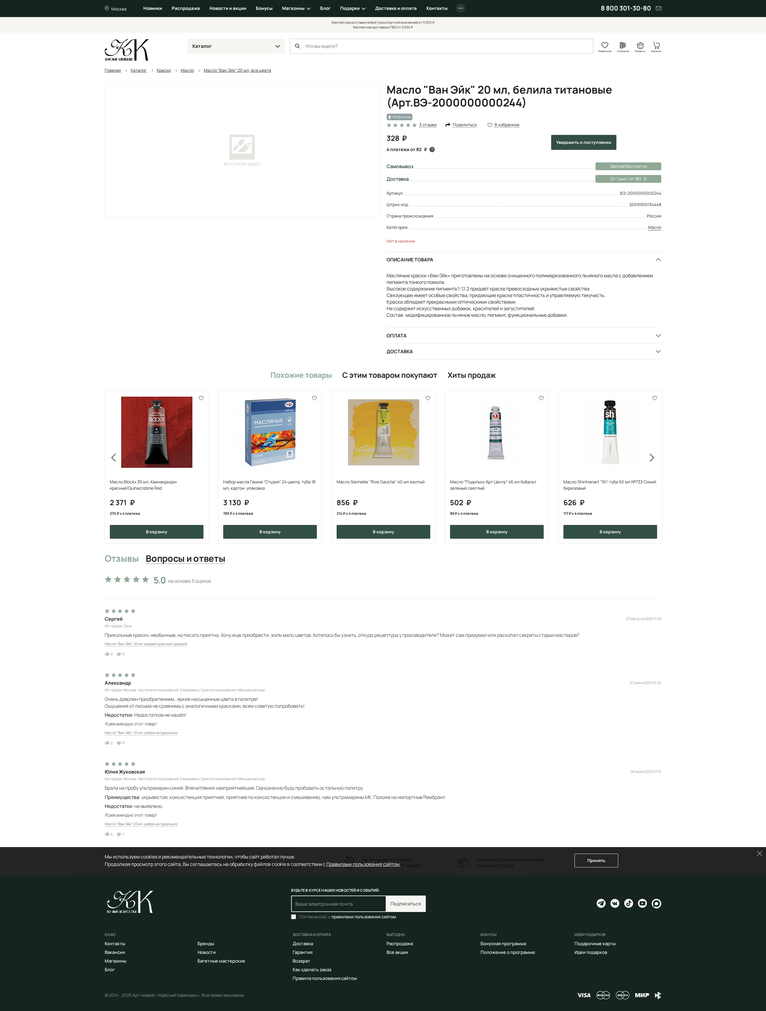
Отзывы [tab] (122, 558)
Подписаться (405, 903)
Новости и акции (227, 8)
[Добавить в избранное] (201, 398)
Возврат (301, 961)
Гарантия (302, 952)
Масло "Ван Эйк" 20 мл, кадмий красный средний (146, 643)
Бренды (205, 943)
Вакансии (115, 952)
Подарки (350, 8)
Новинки (152, 8)
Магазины (293, 8)
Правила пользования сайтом (325, 978)
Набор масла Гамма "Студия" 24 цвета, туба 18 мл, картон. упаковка (269, 485)
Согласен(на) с (348, 916)
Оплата (397, 335)
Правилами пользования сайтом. (363, 864)
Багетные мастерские (221, 961)
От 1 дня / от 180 (618, 179)
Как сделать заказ (312, 969)
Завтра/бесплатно (628, 166)
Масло (654, 227)
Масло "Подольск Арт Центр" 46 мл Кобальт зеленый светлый (493, 485)
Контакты (437, 8)
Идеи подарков (590, 952)
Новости (206, 952)
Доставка (400, 351)
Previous (110, 467)
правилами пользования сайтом (364, 916)
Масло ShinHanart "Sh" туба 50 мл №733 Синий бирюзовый (609, 485)
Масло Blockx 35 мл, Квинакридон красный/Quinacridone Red (143, 485)
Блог (325, 8)
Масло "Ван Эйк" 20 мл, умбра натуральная (141, 732)
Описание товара (410, 259)
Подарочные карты (594, 943)
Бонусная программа (503, 943)
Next (655, 467)
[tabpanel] (383, 704)
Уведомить (583, 142)
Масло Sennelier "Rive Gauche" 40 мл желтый (381, 482)
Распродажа (186, 8)
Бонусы (264, 8)
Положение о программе (508, 952)
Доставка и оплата (396, 8)
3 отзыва (428, 124)
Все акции (397, 952)
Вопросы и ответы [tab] (185, 558)
